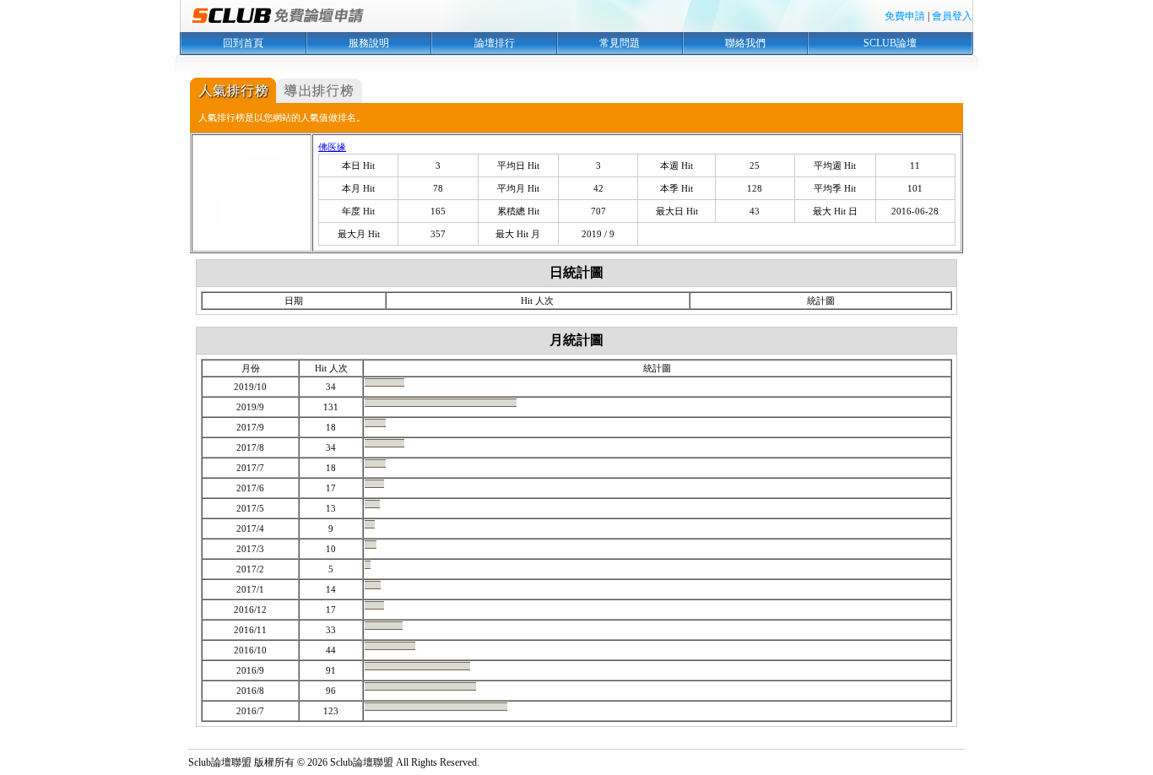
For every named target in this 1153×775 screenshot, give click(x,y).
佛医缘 (332, 147)
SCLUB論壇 (890, 43)
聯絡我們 (745, 43)
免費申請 (905, 16)
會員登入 (952, 16)
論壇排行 (494, 43)
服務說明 (369, 43)
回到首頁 (243, 43)
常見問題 (619, 43)
